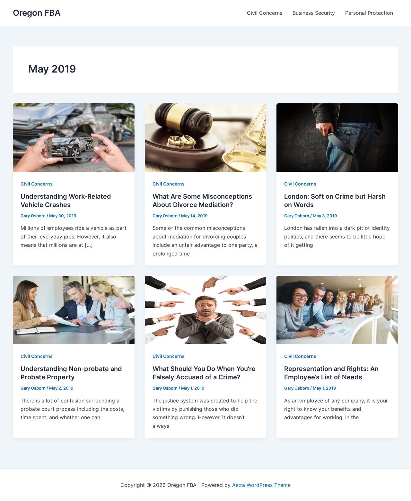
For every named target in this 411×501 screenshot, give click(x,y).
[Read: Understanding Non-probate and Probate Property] (74, 309)
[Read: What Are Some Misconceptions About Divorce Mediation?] (206, 137)
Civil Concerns (264, 13)
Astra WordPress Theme (261, 485)
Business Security (314, 13)
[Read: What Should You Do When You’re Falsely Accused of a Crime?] (206, 309)
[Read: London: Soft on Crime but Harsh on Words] (337, 137)
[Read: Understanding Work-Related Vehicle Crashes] (74, 137)
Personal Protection (369, 13)
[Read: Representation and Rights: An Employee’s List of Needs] (337, 309)
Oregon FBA (37, 13)
